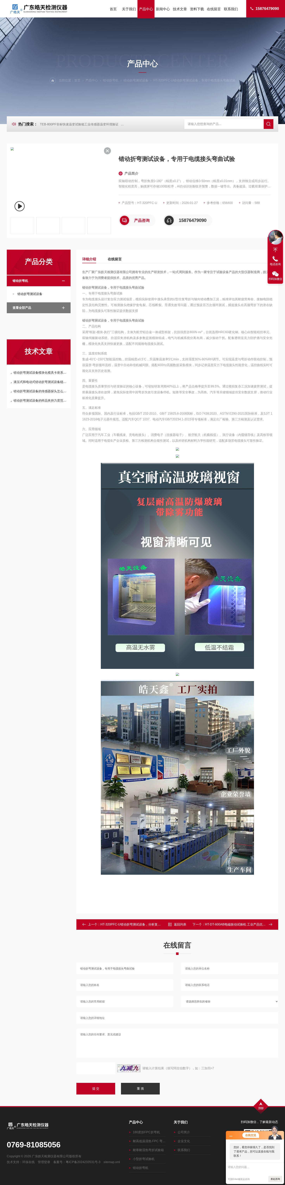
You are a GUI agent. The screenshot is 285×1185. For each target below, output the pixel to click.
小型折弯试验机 (144, 1159)
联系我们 (231, 9)
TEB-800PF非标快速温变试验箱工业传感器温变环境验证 (79, 124)
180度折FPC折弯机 (146, 1132)
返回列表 (180, 924)
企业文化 (184, 1141)
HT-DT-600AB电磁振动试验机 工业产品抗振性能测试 (241, 924)
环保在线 (28, 1162)
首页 (113, 9)
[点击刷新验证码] (128, 1068)
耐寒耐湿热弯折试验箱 (148, 1150)
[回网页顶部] (275, 250)
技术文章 (180, 9)
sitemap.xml (112, 1162)
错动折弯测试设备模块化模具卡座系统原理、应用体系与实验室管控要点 (41, 372)
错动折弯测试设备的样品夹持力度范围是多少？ (41, 400)
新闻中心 (163, 9)
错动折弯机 (110, 80)
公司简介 (184, 1132)
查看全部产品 (22, 307)
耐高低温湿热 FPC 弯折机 (149, 1141)
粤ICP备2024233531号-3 (83, 1162)
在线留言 (214, 9)
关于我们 (129, 9)
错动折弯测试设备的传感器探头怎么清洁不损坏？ (41, 391)
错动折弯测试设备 (136, 80)
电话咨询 (275, 264)
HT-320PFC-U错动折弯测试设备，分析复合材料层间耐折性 (141, 924)
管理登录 (44, 1162)
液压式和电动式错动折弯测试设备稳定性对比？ (41, 382)
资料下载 (197, 9)
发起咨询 (275, 1179)
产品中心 (146, 9)
